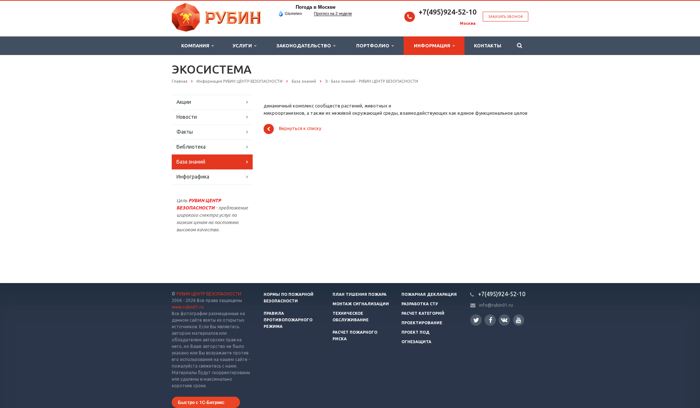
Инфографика (192, 177)
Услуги (243, 45)
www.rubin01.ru (188, 307)
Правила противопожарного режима (288, 320)
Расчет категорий (422, 313)
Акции (183, 102)
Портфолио (374, 45)
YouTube (518, 320)
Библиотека (191, 147)
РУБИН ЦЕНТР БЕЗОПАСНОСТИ (208, 293)
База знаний (190, 162)
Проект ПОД (415, 332)
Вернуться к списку (300, 128)
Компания (196, 45)
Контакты (487, 45)
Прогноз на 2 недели (333, 13)
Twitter (476, 320)
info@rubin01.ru (496, 305)
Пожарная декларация (429, 294)
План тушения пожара (359, 294)
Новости (186, 117)
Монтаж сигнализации (360, 304)
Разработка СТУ (419, 304)
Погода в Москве (315, 7)
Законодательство (304, 45)
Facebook (490, 320)
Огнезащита (416, 342)
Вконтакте (504, 320)
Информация (433, 45)
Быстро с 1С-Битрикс (201, 402)
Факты (184, 132)
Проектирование (421, 323)
